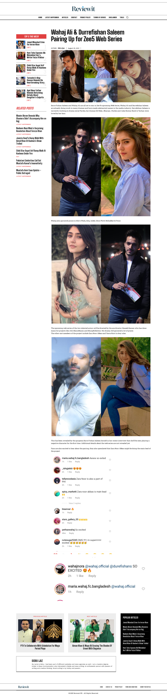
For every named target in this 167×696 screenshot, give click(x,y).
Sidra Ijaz (61, 48)
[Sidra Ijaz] (25, 664)
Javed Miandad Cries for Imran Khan (36, 43)
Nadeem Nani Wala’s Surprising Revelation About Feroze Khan (29, 129)
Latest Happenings (23, 124)
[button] (127, 17)
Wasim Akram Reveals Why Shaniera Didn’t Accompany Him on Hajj (31, 118)
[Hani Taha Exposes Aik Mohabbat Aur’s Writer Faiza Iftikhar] (20, 56)
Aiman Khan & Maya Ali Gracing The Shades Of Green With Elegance (92, 647)
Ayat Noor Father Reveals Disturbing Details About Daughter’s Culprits (35, 94)
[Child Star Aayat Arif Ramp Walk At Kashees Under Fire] (20, 68)
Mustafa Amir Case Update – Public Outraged (28, 171)
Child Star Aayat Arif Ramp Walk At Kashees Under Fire (36, 67)
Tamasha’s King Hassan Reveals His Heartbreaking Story (35, 80)
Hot (29, 47)
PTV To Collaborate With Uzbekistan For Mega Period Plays (40, 647)
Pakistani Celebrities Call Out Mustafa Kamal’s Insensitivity (29, 162)
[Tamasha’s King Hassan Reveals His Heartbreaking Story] (20, 81)
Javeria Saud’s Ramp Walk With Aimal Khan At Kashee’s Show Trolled (29, 141)
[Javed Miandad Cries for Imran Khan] (20, 45)
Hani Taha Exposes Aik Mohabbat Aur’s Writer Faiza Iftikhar (36, 55)
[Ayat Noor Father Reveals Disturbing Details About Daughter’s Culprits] (20, 93)
